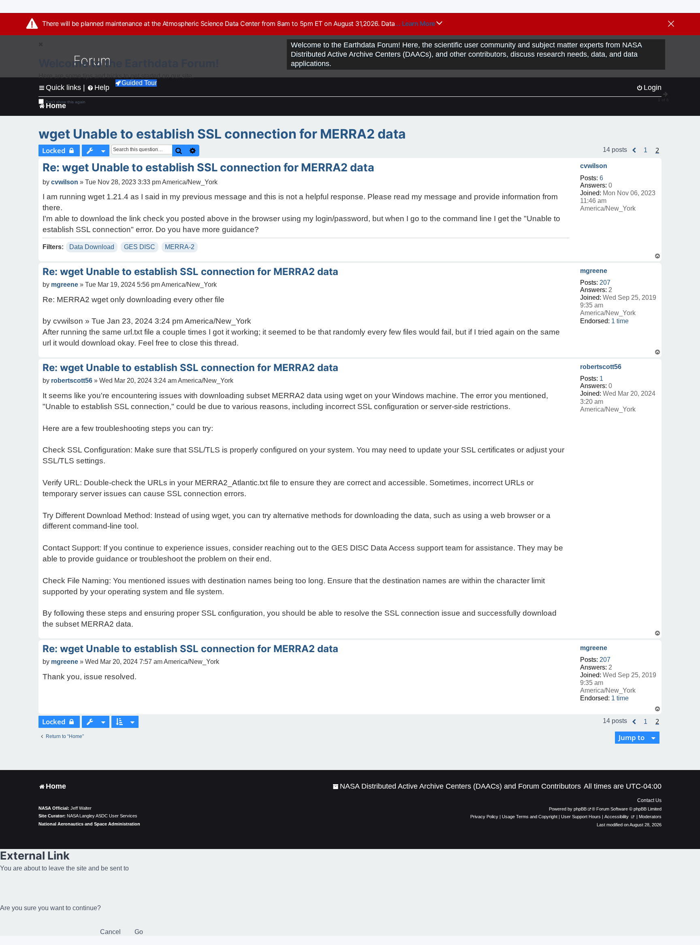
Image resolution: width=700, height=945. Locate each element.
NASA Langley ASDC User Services (102, 815)
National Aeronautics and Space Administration (89, 823)
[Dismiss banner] (671, 24)
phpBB (580, 808)
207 (605, 282)
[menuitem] (457, 786)
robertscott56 (600, 366)
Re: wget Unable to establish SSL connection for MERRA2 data (208, 167)
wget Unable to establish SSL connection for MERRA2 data (222, 134)
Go (138, 931)
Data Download (91, 246)
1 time (620, 321)
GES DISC (139, 246)
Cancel (110, 931)
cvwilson (593, 165)
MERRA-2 (179, 246)
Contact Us (649, 800)
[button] (634, 150)
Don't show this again (65, 102)
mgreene (593, 270)
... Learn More (416, 23)
